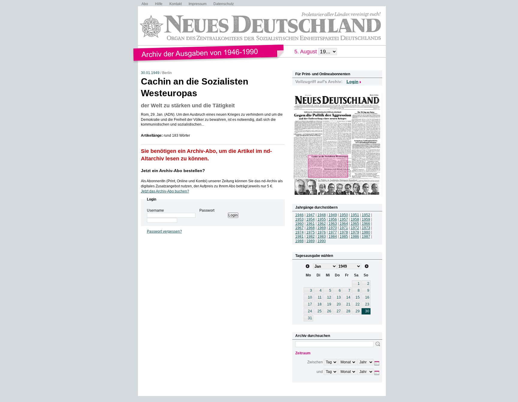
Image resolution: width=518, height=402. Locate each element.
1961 (310, 224)
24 (310, 311)
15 (358, 297)
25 (319, 311)
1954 (310, 219)
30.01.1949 (150, 73)
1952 (366, 215)
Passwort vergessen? (164, 231)
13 (339, 297)
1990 (321, 241)
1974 (299, 232)
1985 (344, 236)
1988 (299, 241)
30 (367, 311)
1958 (355, 219)
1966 (366, 224)
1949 (333, 215)
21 (348, 304)
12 (329, 297)
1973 (366, 228)
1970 (333, 228)
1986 (355, 236)
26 (329, 311)
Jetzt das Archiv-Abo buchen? (165, 191)
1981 (299, 236)
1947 (310, 215)
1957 (344, 219)
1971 (344, 228)
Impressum (198, 4)
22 (358, 304)
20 (339, 304)
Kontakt (175, 4)
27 (339, 311)
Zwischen (315, 362)
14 (348, 297)
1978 (344, 232)
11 (320, 297)
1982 (310, 236)
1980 (366, 232)
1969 (321, 228)
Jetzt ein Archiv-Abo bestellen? (173, 170)
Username (155, 210)
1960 (299, 224)
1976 (321, 232)
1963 (333, 224)
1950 (344, 215)
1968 (310, 228)
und (320, 372)
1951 (355, 215)
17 (310, 304)
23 (367, 304)
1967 (299, 228)
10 (310, 297)
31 (310, 318)
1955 (321, 219)
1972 (355, 228)
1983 (321, 236)
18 (319, 304)
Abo (144, 4)
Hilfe (158, 4)
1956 (333, 219)
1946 (299, 215)
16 (367, 297)
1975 (310, 232)
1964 (344, 224)
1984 (333, 236)
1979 (355, 232)
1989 (310, 241)
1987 (366, 236)
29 (358, 311)
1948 (321, 215)
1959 (366, 219)
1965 (355, 224)
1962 (321, 224)
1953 (299, 219)
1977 (333, 232)
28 (348, 311)
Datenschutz (223, 4)
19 (329, 304)
